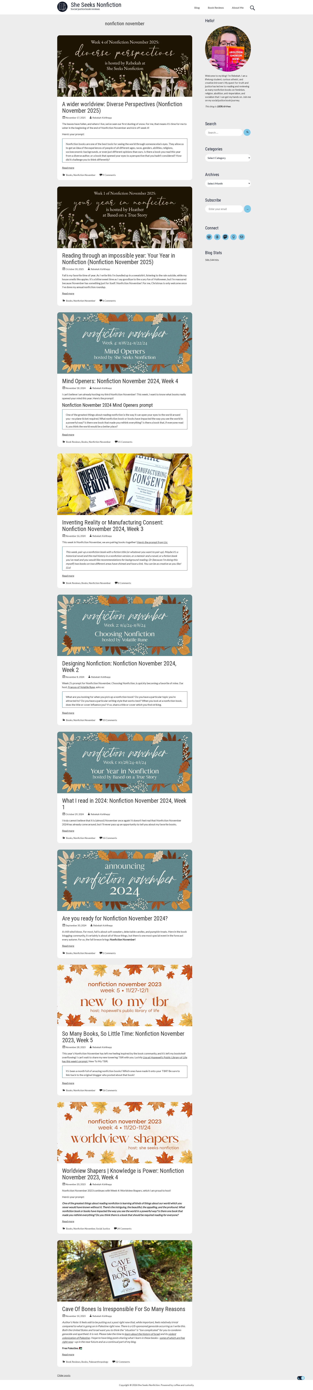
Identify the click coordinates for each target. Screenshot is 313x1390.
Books (69, 175)
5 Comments (109, 953)
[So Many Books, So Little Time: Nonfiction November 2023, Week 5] (124, 1025)
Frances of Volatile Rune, (81, 687)
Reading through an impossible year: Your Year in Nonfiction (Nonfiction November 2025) (118, 259)
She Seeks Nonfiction (96, 4)
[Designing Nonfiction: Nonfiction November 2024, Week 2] (124, 654)
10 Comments (110, 720)
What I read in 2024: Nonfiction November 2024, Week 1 (124, 804)
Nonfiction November (84, 175)
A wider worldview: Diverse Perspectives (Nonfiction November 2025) (122, 107)
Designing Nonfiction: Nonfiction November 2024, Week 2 (119, 666)
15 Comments (125, 441)
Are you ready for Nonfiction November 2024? (115, 918)
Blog (197, 7)
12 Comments (123, 1361)
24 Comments (124, 1228)
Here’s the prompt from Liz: (152, 542)
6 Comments (109, 300)
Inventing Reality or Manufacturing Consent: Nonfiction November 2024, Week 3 (112, 525)
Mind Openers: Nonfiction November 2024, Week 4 (120, 381)
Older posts (63, 1375)
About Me (238, 7)
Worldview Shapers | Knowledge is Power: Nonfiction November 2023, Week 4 (123, 1174)
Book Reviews (216, 7)
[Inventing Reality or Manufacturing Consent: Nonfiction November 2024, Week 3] (124, 513)
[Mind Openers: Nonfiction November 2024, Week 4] (124, 372)
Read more (68, 167)
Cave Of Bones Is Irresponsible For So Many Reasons (123, 1309)
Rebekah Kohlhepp (102, 117)
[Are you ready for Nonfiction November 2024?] (124, 909)
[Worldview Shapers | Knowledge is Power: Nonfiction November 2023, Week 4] (124, 1162)
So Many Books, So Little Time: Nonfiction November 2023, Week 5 (123, 1037)
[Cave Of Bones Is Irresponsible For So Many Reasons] (124, 1300)
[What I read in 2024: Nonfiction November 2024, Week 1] (124, 792)
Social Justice (103, 1228)
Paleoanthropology (98, 1361)
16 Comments (110, 838)
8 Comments (124, 583)
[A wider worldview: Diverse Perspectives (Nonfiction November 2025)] (124, 95)
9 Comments (109, 175)
